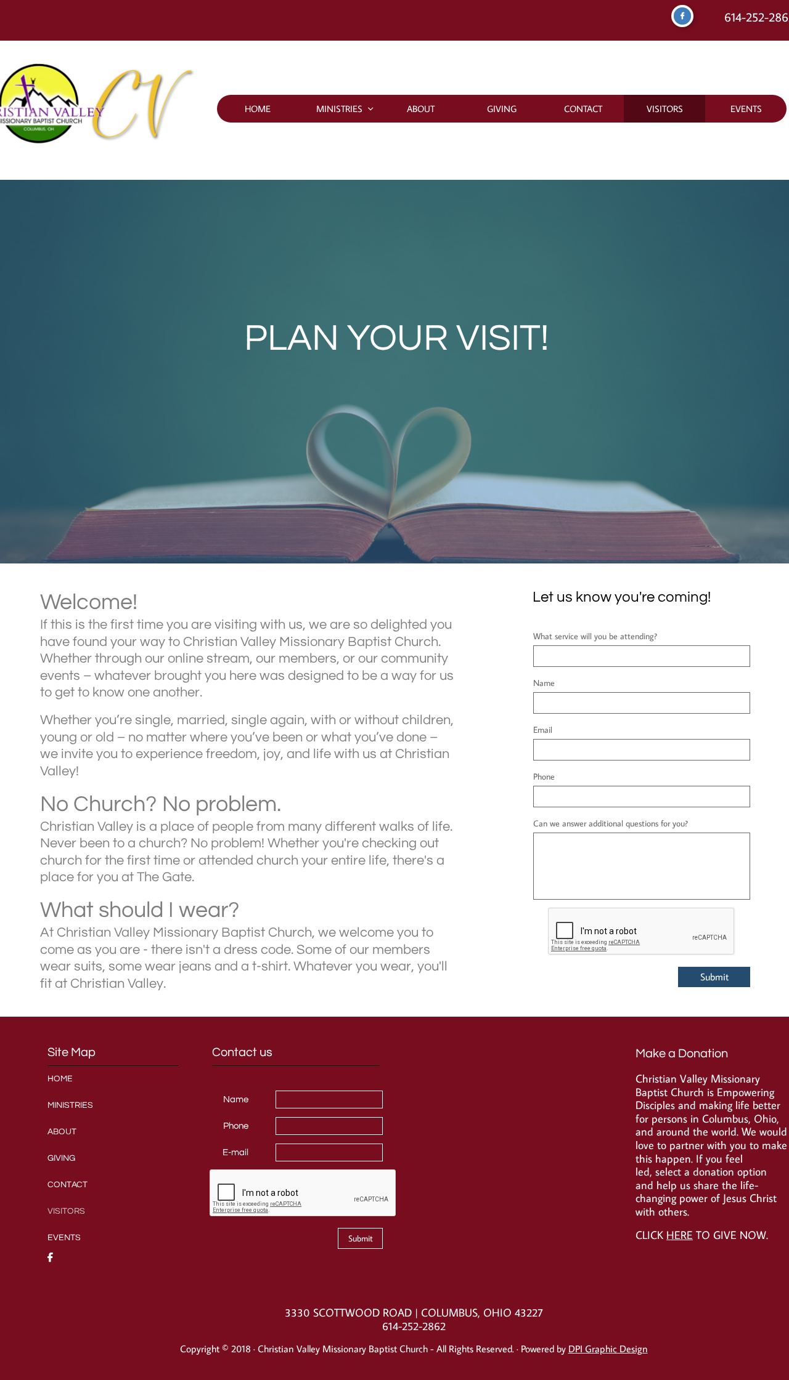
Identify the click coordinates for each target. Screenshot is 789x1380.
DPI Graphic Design (608, 1348)
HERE (679, 1235)
